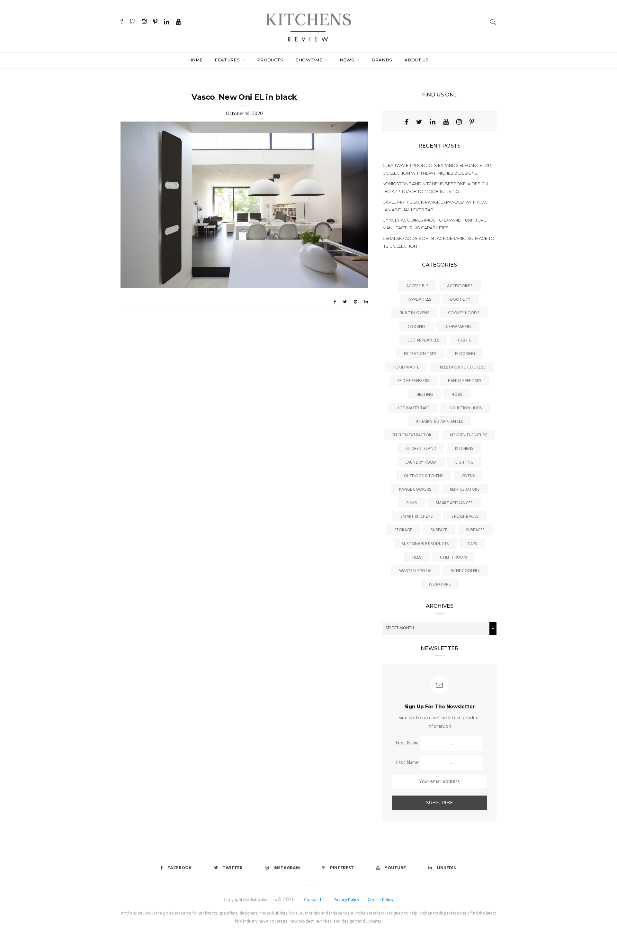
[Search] (492, 22)
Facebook (179, 868)
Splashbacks (465, 516)
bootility (460, 299)
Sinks (411, 503)
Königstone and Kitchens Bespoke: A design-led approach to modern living (435, 187)
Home (195, 59)
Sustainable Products (425, 544)
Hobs (457, 394)
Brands (381, 59)
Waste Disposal (415, 571)
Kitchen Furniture (468, 435)
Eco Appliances (423, 340)
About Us (416, 59)
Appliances (419, 299)
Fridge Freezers (413, 381)
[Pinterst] (471, 122)
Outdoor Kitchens (423, 476)
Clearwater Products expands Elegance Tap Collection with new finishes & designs (436, 169)
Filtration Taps (420, 354)
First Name (407, 743)
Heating (424, 394)
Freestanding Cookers (462, 367)
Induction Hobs (465, 408)
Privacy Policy (347, 900)
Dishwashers (457, 326)
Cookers (416, 326)
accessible (417, 286)
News (348, 59)
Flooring (465, 354)
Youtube (395, 868)
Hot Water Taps (413, 408)
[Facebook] (406, 122)
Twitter (233, 868)
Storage (403, 530)
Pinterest (342, 868)
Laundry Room (421, 462)
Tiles (416, 557)
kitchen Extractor (411, 435)
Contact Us (314, 900)
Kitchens (464, 448)
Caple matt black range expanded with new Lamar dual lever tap (434, 205)
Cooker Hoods (463, 313)
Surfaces (475, 530)
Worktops (440, 584)
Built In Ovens (414, 313)
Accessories (459, 286)
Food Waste (406, 367)
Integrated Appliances (439, 421)
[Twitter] (419, 122)
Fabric (464, 340)
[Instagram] (459, 122)
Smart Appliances (454, 503)
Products (270, 59)
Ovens (468, 476)
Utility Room (453, 557)
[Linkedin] (432, 122)
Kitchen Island (421, 448)
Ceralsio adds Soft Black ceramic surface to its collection (438, 242)
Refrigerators (465, 489)
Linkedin (447, 868)
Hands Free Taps (464, 381)
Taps (472, 544)
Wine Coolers (465, 571)
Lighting (464, 462)
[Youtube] (446, 122)
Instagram (286, 868)
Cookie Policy (380, 900)
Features (228, 59)
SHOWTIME (310, 59)
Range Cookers (415, 489)
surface (439, 530)
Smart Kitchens (416, 516)
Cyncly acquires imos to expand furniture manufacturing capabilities (434, 223)
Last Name (407, 763)
